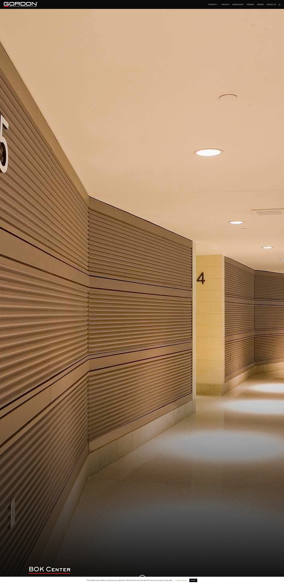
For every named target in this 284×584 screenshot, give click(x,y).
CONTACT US (271, 4)
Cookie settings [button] (181, 580)
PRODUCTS (212, 4)
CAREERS (260, 4)
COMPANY (250, 4)
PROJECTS (226, 4)
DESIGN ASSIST (238, 4)
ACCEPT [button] (193, 580)
